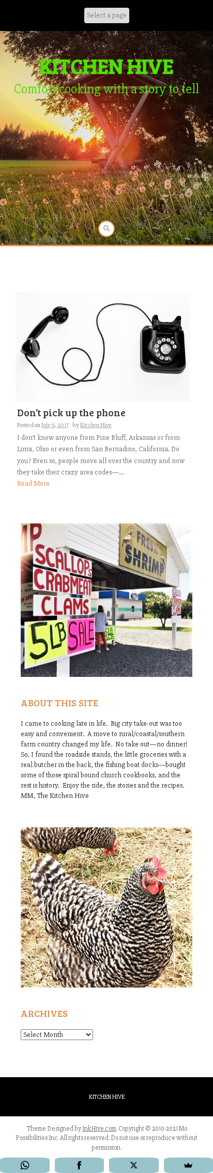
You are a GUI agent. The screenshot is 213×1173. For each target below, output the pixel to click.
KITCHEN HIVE (106, 65)
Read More (33, 483)
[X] (134, 1165)
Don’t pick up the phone (71, 412)
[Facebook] (79, 1165)
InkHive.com (99, 1129)
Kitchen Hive (96, 425)
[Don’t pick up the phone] (103, 346)
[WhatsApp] (25, 1165)
